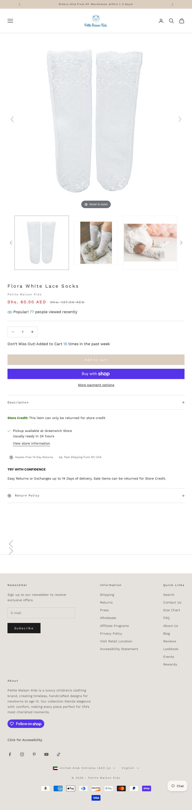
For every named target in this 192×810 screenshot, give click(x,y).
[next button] (181, 242)
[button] (96, 543)
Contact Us (172, 602)
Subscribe (24, 628)
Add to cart (96, 360)
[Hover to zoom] (96, 121)
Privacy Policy (111, 633)
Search (168, 595)
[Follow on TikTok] (58, 754)
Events (168, 656)
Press (104, 610)
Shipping (107, 595)
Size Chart (171, 610)
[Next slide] (180, 119)
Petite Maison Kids (24, 294)
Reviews (169, 641)
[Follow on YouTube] (46, 754)
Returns (106, 602)
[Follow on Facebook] (9, 754)
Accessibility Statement (119, 649)
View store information (31, 443)
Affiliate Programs (114, 626)
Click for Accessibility (24, 740)
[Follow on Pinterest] (34, 754)
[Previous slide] (12, 119)
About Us (170, 626)
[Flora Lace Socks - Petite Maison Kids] (42, 242)
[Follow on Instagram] (22, 754)
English (128, 768)
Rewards (170, 664)
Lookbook (170, 649)
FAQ (166, 618)
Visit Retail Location (116, 641)
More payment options (96, 385)
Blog (166, 633)
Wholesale (108, 618)
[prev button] (11, 242)
